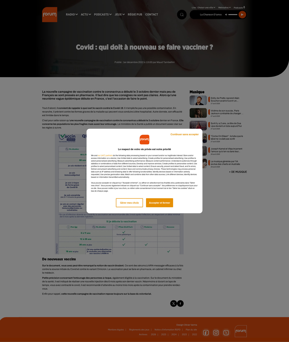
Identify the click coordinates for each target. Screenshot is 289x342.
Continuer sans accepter (185, 134)
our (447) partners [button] (105, 155)
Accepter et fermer (159, 202)
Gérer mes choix (129, 202)
